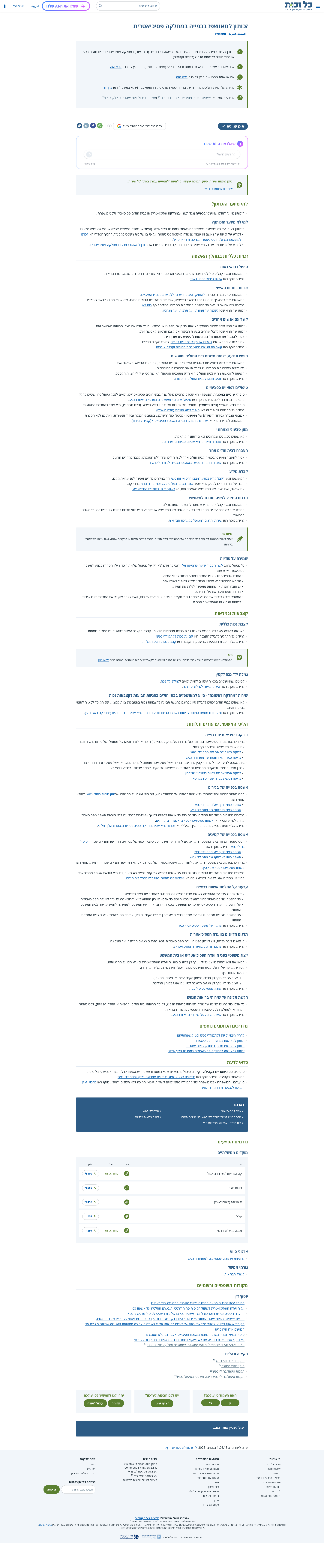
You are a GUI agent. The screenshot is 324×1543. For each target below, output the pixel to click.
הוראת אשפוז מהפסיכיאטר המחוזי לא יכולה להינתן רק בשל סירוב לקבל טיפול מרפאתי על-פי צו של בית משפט (170, 1318)
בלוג (93, 1464)
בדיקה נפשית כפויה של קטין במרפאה (215, 778)
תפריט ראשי (212, 1464)
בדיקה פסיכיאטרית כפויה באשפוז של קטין (213, 773)
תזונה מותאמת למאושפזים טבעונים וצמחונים (191, 441)
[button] (318, 6)
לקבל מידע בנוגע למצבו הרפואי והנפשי (198, 478)
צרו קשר (90, 1469)
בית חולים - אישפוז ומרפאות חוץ (222, 1123)
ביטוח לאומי (235, 1188)
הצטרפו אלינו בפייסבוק (83, 1473)
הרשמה (51, 1489)
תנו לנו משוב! (273, 1487)
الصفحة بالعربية (237, 33)
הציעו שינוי (162, 1403)
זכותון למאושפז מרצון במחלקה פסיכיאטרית (119, 244)
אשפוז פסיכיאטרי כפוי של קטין (223, 867)
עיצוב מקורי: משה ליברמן (144, 1471)
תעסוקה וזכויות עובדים (207, 1469)
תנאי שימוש (90, 164)
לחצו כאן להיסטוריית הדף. (181, 1447)
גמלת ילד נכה (170, 681)
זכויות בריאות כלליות (147, 1117)
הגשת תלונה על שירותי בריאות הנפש (197, 1014)
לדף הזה (116, 67)
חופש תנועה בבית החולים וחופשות (198, 378)
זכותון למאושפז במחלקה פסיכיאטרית (219, 1040)
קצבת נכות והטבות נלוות (159, 641)
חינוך (216, 1500)
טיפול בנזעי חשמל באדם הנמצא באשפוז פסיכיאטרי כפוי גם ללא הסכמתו (195, 1334)
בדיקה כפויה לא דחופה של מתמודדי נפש (213, 757)
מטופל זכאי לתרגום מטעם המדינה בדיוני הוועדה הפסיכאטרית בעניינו (197, 1303)
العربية (35, 6)
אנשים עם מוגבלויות (208, 1478)
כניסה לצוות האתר (270, 1496)
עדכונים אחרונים (271, 1482)
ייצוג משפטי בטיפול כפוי (206, 988)
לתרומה (276, 1491)
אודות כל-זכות (273, 1464)
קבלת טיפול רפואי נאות (206, 279)
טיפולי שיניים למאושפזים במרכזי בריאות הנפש (160, 399)
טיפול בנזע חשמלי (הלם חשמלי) (178, 410)
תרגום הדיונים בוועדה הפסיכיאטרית (198, 946)
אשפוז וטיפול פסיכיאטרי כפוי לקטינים (130, 97)
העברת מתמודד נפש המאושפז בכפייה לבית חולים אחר (185, 462)
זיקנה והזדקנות (211, 1505)
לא (210, 1403)
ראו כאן (147, 305)
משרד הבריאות (234, 1274)
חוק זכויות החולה (232, 1366)
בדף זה (107, 87)
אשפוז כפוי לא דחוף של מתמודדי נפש (215, 810)
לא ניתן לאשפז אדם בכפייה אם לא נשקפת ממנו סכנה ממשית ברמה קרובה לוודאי (189, 1339)
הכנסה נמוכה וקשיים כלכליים (203, 1491)
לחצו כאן (103, 660)
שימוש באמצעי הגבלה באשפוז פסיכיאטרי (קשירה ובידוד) (170, 420)
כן (230, 1403)
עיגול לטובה (95, 1403)
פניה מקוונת (111, 1173)
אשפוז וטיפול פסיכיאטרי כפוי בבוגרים (186, 97)
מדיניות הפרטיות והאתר (267, 1478)
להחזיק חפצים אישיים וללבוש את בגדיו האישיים (173, 294)
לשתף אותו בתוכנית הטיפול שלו (153, 489)
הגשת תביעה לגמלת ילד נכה (202, 686)
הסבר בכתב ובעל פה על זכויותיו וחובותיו (167, 483)
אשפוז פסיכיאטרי (231, 1111)
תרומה (116, 1403)
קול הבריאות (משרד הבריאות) (224, 1174)
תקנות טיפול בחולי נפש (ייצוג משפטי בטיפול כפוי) (210, 1376)
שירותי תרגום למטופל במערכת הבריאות (195, 520)
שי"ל (239, 1216)
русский (18, 6)
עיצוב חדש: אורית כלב (145, 1476)
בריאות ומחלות (211, 1496)
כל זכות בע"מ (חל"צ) (147, 1518)
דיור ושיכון (213, 1487)
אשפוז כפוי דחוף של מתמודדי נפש (217, 804)
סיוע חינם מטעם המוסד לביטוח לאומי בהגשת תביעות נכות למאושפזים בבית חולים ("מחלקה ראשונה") (153, 712)
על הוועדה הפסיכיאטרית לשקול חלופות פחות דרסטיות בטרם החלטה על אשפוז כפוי (187, 1308)
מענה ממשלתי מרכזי (229, 1231)
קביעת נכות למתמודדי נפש (174, 636)
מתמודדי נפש (151, 1111)
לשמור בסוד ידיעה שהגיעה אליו (202, 565)
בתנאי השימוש (45, 1524)
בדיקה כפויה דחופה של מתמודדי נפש (215, 752)
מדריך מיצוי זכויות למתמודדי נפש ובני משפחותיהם (210, 1035)
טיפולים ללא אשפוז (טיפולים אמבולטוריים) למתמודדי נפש (156, 1077)
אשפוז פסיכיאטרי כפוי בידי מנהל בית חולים (185, 820)
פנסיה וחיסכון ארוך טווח (206, 1473)
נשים (216, 1482)
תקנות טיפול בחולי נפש (228, 1371)
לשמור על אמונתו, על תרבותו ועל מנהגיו (190, 310)
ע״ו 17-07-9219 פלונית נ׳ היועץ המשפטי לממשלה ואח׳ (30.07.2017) (195, 1345)
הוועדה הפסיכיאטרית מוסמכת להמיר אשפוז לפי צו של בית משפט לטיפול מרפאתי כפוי (186, 1313)
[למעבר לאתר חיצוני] (126, 1173)
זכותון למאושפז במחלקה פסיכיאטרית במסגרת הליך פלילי (136, 825)
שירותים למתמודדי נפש (218, 189)
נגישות (276, 1473)
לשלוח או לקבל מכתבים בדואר (191, 342)
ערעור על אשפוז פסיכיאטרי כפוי (200, 925)
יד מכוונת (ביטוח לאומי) (228, 1202)
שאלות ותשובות (272, 1469)
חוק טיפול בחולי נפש (101, 794)
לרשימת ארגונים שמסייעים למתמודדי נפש (216, 1258)
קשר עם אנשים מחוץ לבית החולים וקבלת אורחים (189, 347)
